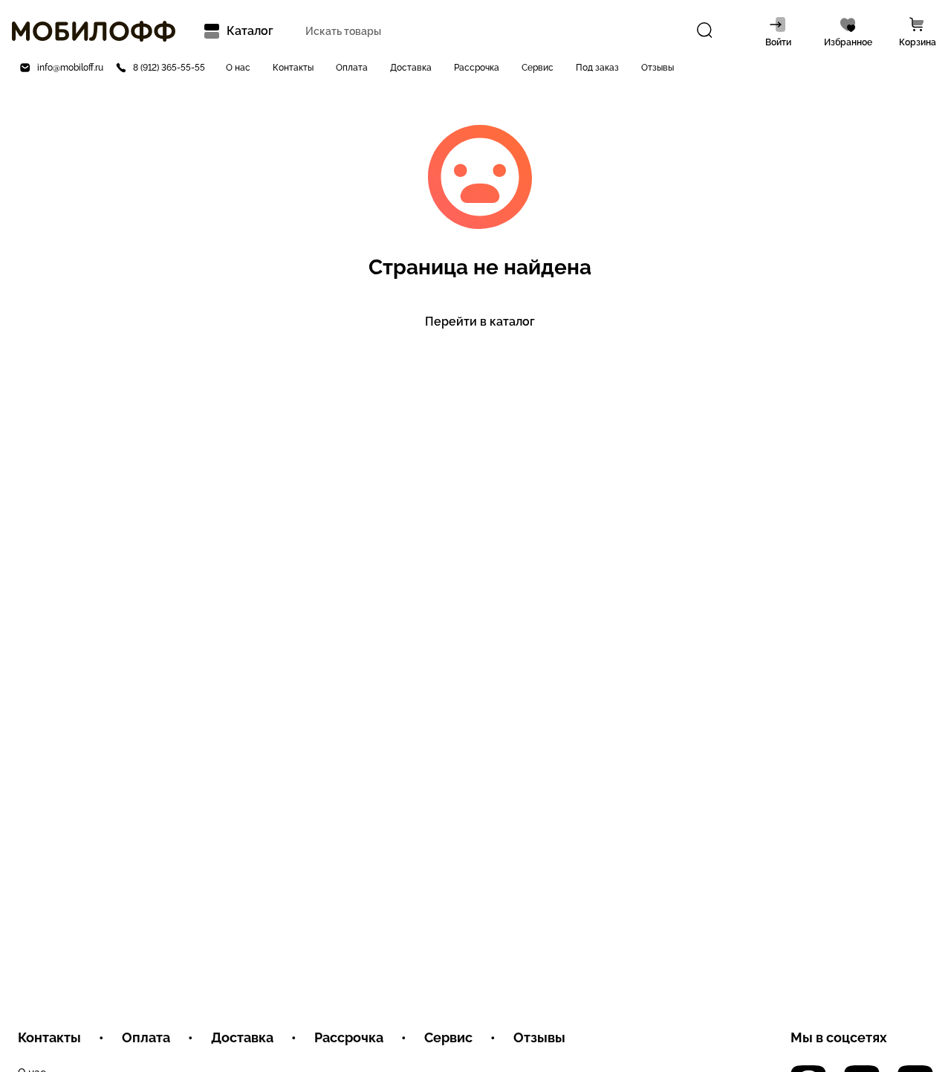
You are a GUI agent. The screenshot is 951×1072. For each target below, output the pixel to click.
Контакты (293, 67)
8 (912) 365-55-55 (169, 67)
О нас (238, 67)
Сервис (538, 67)
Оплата (352, 67)
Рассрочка (476, 67)
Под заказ (597, 67)
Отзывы (657, 67)
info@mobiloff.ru (70, 67)
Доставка (411, 67)
